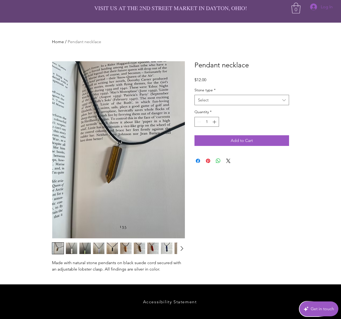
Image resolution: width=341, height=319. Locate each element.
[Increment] (215, 121)
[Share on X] (228, 161)
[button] (296, 8)
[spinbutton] (207, 121)
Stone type (205, 90)
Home (58, 41)
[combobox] (241, 100)
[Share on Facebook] (198, 161)
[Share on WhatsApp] (218, 161)
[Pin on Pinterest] (208, 161)
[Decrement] (198, 121)
